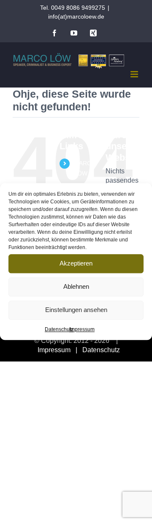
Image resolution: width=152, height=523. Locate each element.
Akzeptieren (76, 263)
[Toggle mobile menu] (134, 74)
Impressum (82, 329)
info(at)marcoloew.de (76, 16)
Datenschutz (59, 329)
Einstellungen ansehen (76, 309)
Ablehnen (76, 286)
